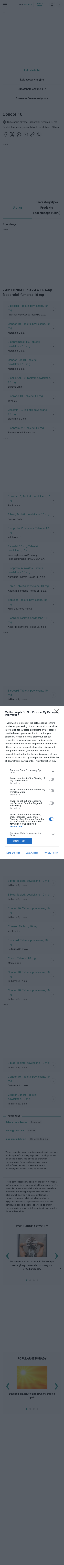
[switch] (51, 779)
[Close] (57, 712)
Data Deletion (13, 852)
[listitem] (32, 771)
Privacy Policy (50, 852)
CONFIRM (19, 841)
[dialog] (32, 782)
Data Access (32, 852)
